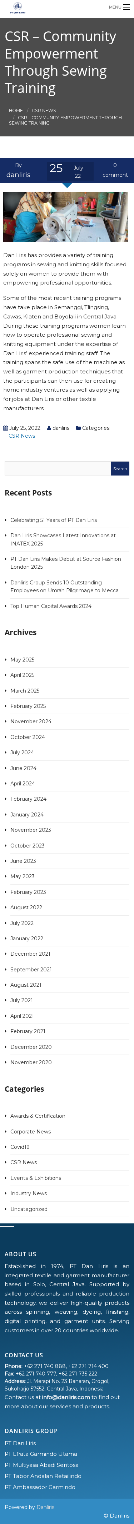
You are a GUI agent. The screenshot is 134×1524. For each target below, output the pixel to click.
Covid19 (20, 1147)
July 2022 (22, 923)
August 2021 (25, 985)
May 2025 (22, 660)
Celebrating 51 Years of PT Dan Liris (53, 520)
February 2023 (28, 892)
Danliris (45, 1507)
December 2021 (30, 954)
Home (16, 110)
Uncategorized (29, 1209)
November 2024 (30, 721)
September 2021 (31, 969)
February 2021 (27, 1031)
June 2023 (23, 861)
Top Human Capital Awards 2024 (50, 606)
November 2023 (30, 830)
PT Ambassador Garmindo (40, 1487)
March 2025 (24, 691)
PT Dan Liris (20, 1443)
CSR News (44, 110)
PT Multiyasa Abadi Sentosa (42, 1465)
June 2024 (23, 768)
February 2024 (28, 799)
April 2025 (22, 675)
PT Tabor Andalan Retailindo (43, 1476)
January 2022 (26, 938)
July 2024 (22, 752)
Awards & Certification (37, 1116)
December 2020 (31, 1047)
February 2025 (28, 706)
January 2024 (27, 814)
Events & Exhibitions (35, 1178)
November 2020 (31, 1062)
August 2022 (26, 907)
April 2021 (22, 1016)
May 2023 (22, 876)
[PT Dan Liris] (53, 7)
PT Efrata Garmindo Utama (41, 1453)
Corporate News (30, 1131)
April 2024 (22, 783)
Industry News (28, 1193)
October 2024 (27, 737)
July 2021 (21, 1000)
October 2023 (27, 846)
